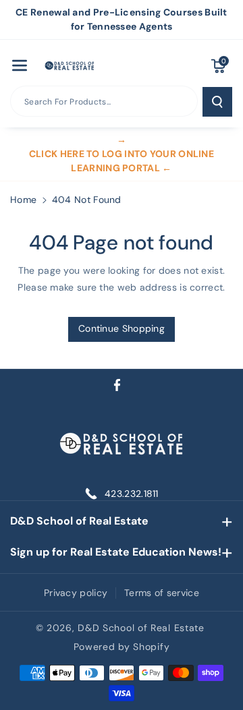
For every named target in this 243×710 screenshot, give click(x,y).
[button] (19, 65)
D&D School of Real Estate (79, 521)
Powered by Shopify (122, 647)
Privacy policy (75, 593)
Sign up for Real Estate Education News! (115, 552)
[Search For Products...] (217, 102)
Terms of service (161, 593)
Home (23, 200)
